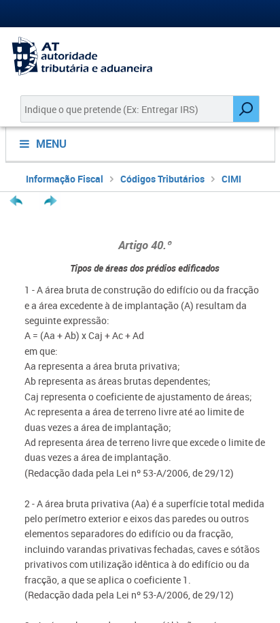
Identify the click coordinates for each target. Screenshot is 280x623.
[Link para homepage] (140, 56)
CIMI (231, 178)
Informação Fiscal (64, 178)
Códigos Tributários (162, 178)
